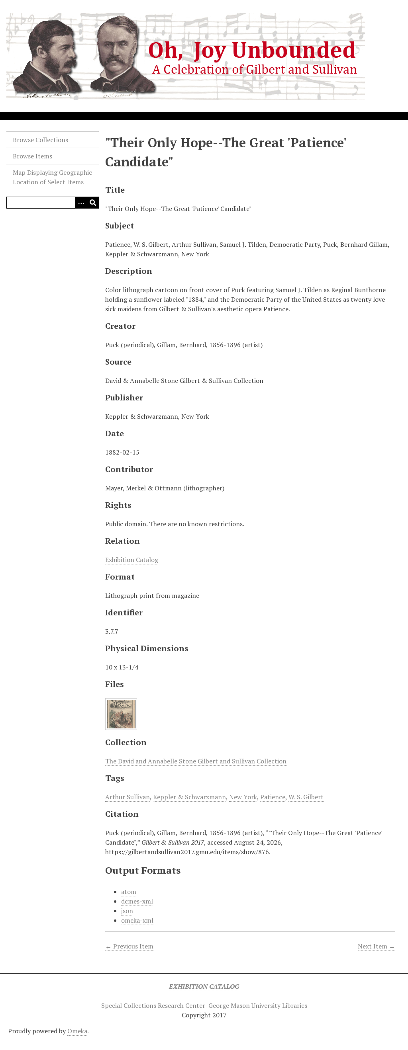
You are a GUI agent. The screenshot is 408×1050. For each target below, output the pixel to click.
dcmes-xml (137, 901)
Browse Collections (40, 139)
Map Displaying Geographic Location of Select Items (52, 177)
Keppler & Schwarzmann (189, 796)
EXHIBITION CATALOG (204, 986)
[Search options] (81, 203)
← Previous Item (129, 946)
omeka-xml (137, 920)
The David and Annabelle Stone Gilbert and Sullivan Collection (195, 761)
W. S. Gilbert (306, 796)
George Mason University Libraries (257, 1005)
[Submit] (93, 203)
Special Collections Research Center (153, 1005)
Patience (272, 796)
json (127, 910)
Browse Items (32, 156)
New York (243, 796)
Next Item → (376, 946)
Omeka (77, 1031)
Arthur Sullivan (127, 796)
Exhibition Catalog (131, 559)
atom (128, 891)
